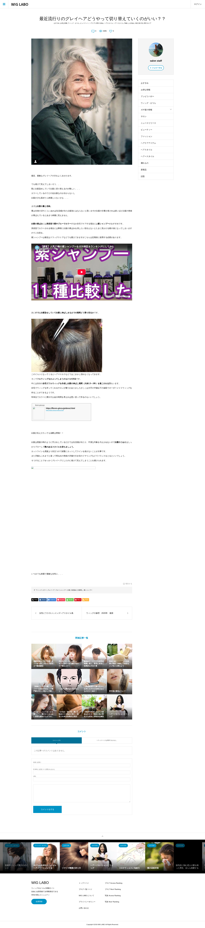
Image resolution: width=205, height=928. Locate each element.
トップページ (84, 883)
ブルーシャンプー (61, 590)
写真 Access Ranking (113, 895)
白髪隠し (80, 590)
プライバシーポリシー (87, 902)
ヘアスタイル (108, 23)
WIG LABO (19, 4)
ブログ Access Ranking (113, 883)
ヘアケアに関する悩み (96, 23)
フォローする (157, 68)
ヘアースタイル (118, 23)
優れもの (144, 163)
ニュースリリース (148, 123)
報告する (129, 584)
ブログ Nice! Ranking (113, 889)
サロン (144, 116)
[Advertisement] (156, 220)
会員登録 (39, 901)
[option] (17, 856)
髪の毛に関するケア (144, 23)
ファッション (146, 136)
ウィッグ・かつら (73, 23)
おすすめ (56, 23)
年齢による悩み (129, 23)
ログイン (198, 4)
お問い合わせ (84, 908)
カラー (44, 590)
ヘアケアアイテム (148, 143)
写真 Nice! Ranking (112, 902)
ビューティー (84, 23)
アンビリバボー (147, 96)
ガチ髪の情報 (146, 110)
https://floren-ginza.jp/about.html (55, 410)
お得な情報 (63, 23)
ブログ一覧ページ (85, 889)
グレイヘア (51, 590)
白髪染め (74, 590)
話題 (143, 176)
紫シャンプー (88, 590)
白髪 (136, 23)
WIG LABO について (86, 895)
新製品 (144, 170)
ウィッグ (39, 590)
